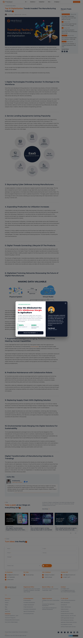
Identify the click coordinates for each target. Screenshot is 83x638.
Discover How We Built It (30, 332)
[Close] (66, 303)
